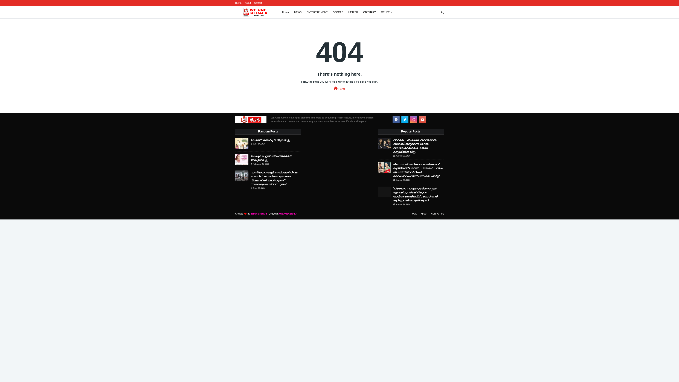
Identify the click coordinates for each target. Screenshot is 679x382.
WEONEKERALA (288, 213)
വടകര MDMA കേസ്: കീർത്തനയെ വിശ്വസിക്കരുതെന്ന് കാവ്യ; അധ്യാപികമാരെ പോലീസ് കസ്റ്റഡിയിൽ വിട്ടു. (414, 146)
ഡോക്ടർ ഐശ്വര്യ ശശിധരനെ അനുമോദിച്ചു (271, 158)
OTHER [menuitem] (385, 12)
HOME (238, 3)
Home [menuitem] (285, 12)
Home (341, 88)
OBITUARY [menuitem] (369, 12)
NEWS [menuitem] (297, 12)
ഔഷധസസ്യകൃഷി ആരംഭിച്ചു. (270, 139)
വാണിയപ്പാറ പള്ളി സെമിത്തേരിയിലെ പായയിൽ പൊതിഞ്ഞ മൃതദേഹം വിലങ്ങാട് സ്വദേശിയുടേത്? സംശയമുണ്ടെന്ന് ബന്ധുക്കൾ (274, 178)
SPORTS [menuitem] (338, 12)
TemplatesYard (259, 213)
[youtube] (422, 119)
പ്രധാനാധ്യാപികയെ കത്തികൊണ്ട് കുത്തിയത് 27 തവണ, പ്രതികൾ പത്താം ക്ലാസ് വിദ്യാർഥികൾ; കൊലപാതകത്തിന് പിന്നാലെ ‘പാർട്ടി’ (418, 170)
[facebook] (396, 119)
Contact (258, 3)
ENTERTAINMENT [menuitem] (317, 12)
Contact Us (437, 214)
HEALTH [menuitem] (353, 12)
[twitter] (404, 119)
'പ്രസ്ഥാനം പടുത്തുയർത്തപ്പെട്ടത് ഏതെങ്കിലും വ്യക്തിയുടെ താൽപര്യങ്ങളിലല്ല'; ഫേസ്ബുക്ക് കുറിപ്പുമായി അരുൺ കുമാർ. (415, 194)
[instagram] (413, 119)
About (248, 3)
